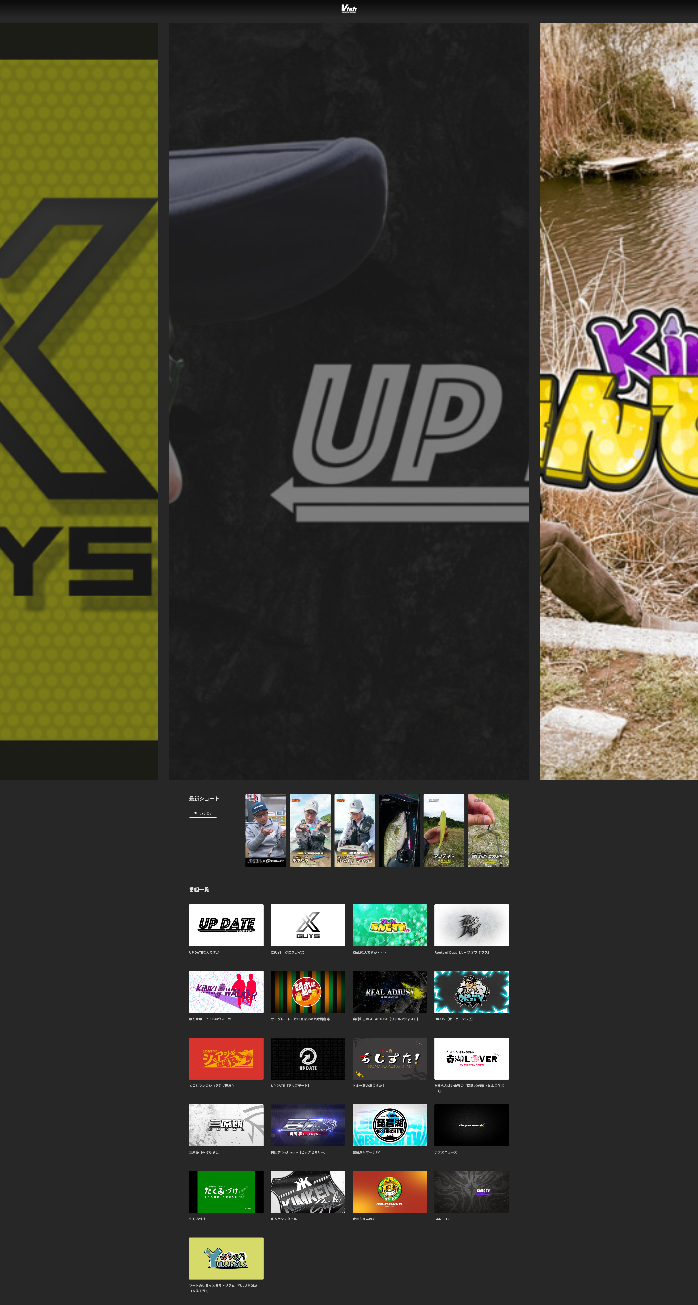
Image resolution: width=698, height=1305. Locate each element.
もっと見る (205, 813)
